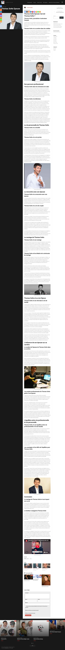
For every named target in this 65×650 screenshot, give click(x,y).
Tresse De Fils (55, 22)
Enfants (54, 49)
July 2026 (54, 37)
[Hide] (0, 23)
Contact (34, 2)
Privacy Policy (39, 2)
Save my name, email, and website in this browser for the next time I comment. (36, 607)
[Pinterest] (32, 12)
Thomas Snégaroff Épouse (28, 568)
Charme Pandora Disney (38, 638)
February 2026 (55, 43)
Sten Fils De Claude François (57, 26)
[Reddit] (29, 12)
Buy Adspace (45, 2)
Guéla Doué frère (26, 580)
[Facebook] (25, 12)
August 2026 (55, 36)
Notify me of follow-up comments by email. (32, 610)
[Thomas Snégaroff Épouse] (28, 565)
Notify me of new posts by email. (30, 613)
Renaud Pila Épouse (45, 568)
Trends (54, 50)
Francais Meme (29, 7)
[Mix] (36, 12)
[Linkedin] (31, 12)
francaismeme (29, 2)
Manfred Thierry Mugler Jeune (23, 638)
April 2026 (54, 41)
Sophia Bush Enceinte (45, 586)
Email (39, 599)
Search (61, 17)
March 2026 (55, 42)
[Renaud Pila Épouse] (46, 565)
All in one (54, 48)
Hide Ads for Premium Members (54, 2)
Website (26, 602)
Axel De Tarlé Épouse (36, 568)
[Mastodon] (34, 12)
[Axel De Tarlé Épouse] (37, 565)
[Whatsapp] (38, 12)
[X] (27, 12)
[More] (40, 12)
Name (26, 599)
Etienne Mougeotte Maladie (57, 27)
